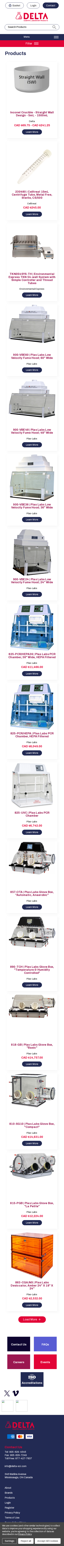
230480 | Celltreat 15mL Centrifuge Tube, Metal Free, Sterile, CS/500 (32, 194)
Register (9, 1507)
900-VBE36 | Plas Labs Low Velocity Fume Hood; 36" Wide (32, 506)
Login (33, 5)
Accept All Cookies (47, 1541)
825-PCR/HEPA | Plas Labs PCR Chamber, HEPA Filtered (32, 735)
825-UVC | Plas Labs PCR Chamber (32, 814)
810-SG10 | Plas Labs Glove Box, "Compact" (32, 1125)
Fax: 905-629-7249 (16, 1455)
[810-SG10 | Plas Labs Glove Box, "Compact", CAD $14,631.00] (32, 1097)
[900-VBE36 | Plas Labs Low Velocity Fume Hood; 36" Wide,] (32, 477)
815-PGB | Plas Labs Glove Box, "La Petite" (32, 1205)
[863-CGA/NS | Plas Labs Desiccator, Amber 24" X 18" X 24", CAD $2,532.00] (32, 1255)
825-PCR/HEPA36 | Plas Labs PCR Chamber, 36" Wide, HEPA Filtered (32, 656)
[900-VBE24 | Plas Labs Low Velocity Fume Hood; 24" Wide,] (32, 552)
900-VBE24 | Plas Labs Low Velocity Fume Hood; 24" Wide (32, 581)
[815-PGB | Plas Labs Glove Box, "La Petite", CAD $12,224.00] (32, 1176)
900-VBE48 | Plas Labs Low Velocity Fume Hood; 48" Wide (32, 431)
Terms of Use (12, 1517)
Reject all (26, 1541)
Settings (9, 1541)
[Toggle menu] (32, 37)
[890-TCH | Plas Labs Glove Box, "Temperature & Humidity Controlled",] (32, 940)
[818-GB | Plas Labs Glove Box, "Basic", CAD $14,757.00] (32, 1018)
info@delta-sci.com (15, 1466)
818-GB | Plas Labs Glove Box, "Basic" (32, 1046)
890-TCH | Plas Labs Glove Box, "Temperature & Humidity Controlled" (32, 969)
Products (10, 1497)
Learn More (32, 132)
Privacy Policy (12, 1512)
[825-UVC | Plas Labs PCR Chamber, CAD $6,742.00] (32, 786)
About (8, 1487)
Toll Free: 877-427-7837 (18, 1458)
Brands (9, 1492)
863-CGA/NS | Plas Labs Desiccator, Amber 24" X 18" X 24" (32, 1285)
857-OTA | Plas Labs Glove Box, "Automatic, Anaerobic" (32, 894)
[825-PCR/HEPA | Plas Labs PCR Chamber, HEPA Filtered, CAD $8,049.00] (32, 706)
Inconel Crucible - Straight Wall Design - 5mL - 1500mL (32, 114)
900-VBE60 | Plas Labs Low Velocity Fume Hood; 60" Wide (32, 356)
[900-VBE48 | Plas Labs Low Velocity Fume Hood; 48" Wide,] (32, 403)
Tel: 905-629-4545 (15, 1452)
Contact (50, 5)
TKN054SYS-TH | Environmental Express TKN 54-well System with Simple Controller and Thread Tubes (32, 279)
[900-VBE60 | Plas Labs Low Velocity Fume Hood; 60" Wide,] (32, 328)
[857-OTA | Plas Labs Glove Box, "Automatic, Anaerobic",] (32, 865)
